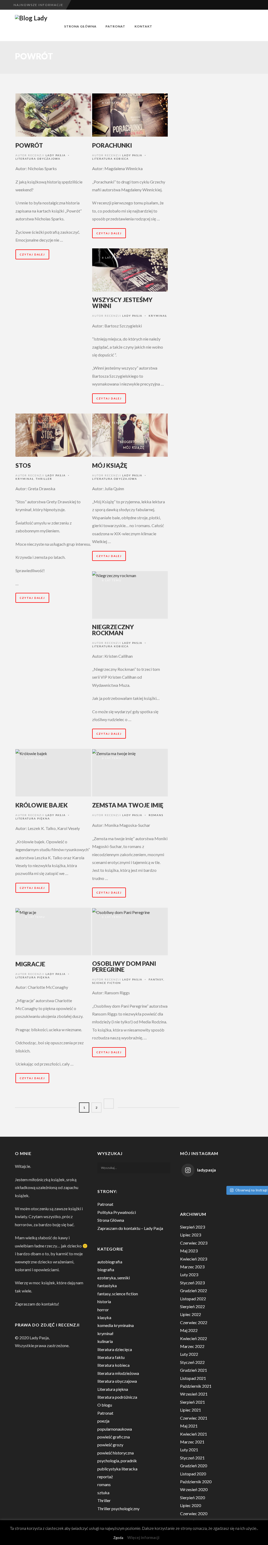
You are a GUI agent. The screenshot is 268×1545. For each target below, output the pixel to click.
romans (156, 815)
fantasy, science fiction (117, 1293)
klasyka (104, 1317)
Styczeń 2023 (192, 1282)
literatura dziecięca (114, 1349)
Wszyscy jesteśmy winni (122, 302)
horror (103, 1309)
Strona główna (80, 26)
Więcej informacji (143, 1537)
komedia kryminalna (115, 1325)
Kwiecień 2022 (193, 1338)
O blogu (104, 1404)
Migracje (30, 964)
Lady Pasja (56, 155)
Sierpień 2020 (192, 1497)
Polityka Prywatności (116, 1212)
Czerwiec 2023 (193, 1242)
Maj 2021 (189, 1425)
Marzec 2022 (192, 1346)
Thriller (44, 478)
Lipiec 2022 (190, 1314)
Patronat (115, 26)
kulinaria (105, 1341)
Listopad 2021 (193, 1378)
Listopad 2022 (193, 1298)
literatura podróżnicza (117, 1397)
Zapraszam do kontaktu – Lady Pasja (130, 1228)
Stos (23, 465)
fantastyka (107, 1285)
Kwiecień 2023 (193, 1258)
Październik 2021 (195, 1386)
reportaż (105, 1476)
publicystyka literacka (117, 1468)
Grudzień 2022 (193, 1290)
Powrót (29, 145)
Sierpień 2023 (192, 1226)
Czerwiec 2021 (193, 1417)
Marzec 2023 (192, 1266)
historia (104, 1301)
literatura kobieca (110, 158)
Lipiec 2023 (190, 1234)
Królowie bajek (41, 805)
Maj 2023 (189, 1250)
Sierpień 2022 (192, 1306)
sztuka (103, 1492)
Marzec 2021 (192, 1441)
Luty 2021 (189, 1449)
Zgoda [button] (118, 1538)
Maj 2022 (189, 1330)
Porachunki (112, 145)
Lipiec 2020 (190, 1505)
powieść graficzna (113, 1436)
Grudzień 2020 (193, 1465)
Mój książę (109, 465)
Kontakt (143, 26)
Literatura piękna (32, 818)
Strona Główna (110, 1220)
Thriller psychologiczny (118, 1508)
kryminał (158, 315)
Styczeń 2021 (192, 1457)
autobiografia (109, 1261)
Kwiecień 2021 (193, 1433)
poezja (103, 1420)
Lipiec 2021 (190, 1409)
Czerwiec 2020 (193, 1513)
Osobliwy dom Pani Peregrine (124, 966)
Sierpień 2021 (192, 1401)
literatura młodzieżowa (118, 1373)
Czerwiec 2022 (193, 1322)
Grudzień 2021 (193, 1370)
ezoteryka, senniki (113, 1277)
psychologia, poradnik (117, 1460)
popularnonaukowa (114, 1428)
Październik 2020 (195, 1481)
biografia (105, 1269)
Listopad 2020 (193, 1473)
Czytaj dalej (32, 254)
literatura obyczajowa (37, 158)
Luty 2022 (189, 1354)
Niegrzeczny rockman (113, 630)
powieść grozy (110, 1444)
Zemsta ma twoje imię (127, 805)
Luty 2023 (189, 1274)
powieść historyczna (115, 1452)
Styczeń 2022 (192, 1362)
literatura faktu (111, 1357)
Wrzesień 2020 (194, 1489)
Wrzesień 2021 (194, 1393)
